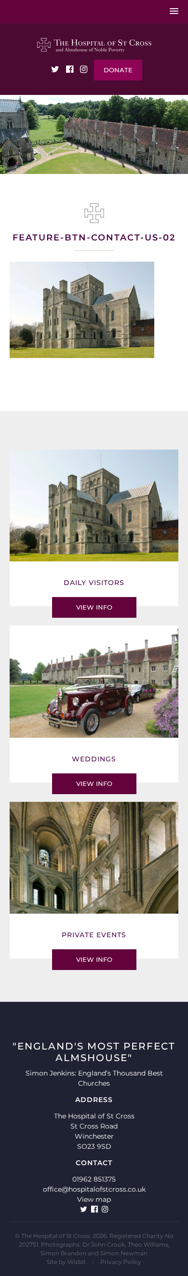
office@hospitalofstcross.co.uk (94, 1189)
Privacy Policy (120, 1261)
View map (94, 1199)
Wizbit (76, 1261)
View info (94, 607)
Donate (118, 70)
